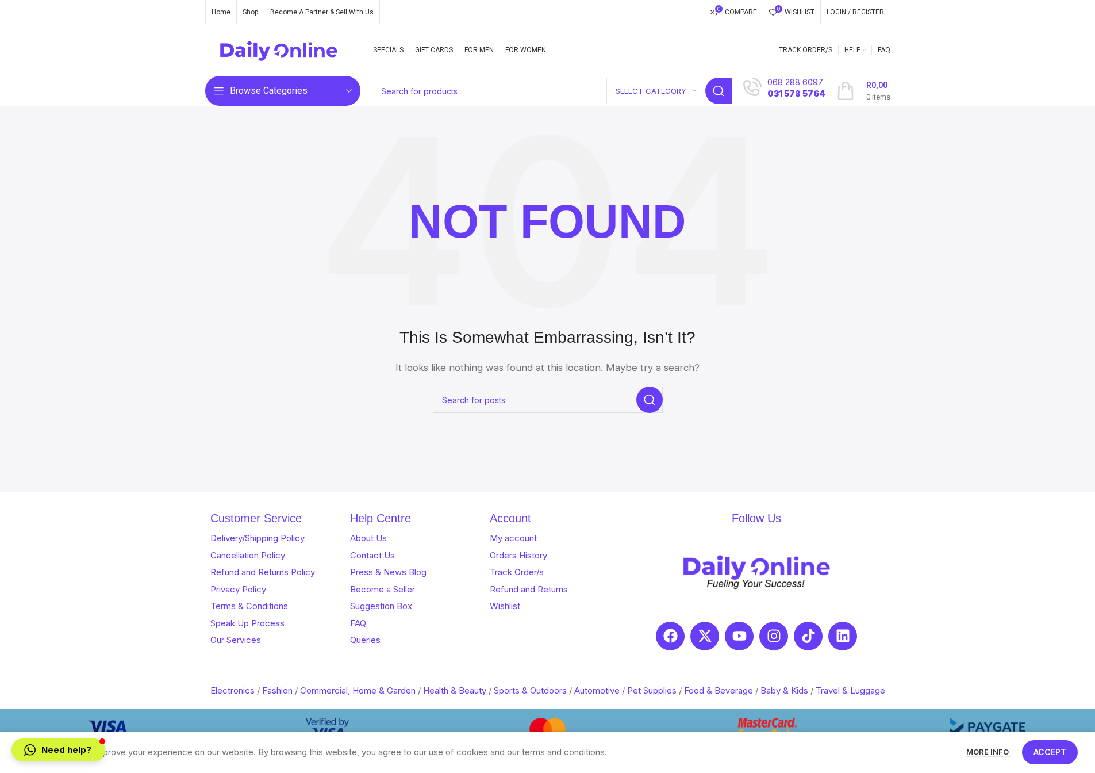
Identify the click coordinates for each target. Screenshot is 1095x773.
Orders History (518, 555)
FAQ (358, 623)
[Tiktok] (808, 636)
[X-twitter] (704, 636)
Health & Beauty (454, 690)
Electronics (232, 690)
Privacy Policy (238, 589)
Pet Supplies (652, 690)
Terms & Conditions (249, 605)
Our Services (235, 639)
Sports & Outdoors (530, 690)
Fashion (277, 690)
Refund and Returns (529, 589)
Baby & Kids (784, 690)
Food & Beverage (718, 690)
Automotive (597, 690)
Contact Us (372, 555)
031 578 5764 (796, 93)
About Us (368, 538)
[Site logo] (279, 49)
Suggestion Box (381, 605)
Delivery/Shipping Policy (257, 538)
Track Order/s (517, 572)
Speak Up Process (247, 623)
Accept (1049, 752)
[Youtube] (739, 636)
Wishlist (505, 605)
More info (988, 751)
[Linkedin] (842, 636)
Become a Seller (382, 589)
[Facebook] (670, 636)
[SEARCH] (718, 91)
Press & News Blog (388, 572)
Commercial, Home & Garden (358, 690)
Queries (365, 639)
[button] (58, 749)
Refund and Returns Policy (262, 572)
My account (513, 538)
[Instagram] (773, 636)
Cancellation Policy (247, 555)
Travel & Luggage (850, 690)
